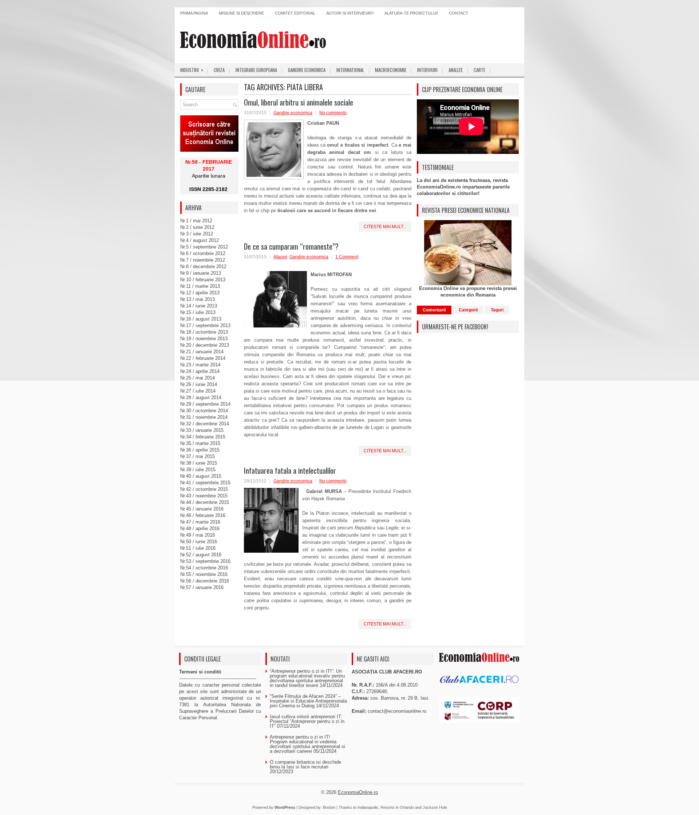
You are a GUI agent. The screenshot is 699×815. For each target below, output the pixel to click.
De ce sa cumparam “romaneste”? (291, 246)
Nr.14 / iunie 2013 (198, 306)
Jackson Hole (435, 807)
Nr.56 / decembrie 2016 (204, 581)
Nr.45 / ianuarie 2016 (202, 509)
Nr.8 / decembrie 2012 (203, 266)
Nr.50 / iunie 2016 (198, 541)
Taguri (497, 310)
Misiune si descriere (241, 13)
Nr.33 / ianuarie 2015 (202, 430)
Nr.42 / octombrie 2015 (204, 489)
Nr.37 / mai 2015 (197, 456)
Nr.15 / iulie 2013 (198, 312)
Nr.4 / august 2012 (199, 240)
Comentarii (434, 310)
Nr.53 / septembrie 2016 (205, 561)
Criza (219, 69)
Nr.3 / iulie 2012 (196, 233)
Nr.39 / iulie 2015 (198, 469)
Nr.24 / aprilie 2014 (200, 371)
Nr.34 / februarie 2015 (202, 437)
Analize (456, 69)
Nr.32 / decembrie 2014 (204, 423)
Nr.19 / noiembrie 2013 (204, 338)
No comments (333, 112)
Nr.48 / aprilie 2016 (200, 528)
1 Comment (346, 256)
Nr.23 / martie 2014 (200, 364)
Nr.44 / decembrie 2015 (204, 502)
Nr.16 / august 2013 (200, 319)
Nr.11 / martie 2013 (200, 286)
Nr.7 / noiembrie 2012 (202, 260)
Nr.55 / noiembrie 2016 (204, 574)
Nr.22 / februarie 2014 (202, 358)
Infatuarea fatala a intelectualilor (290, 470)
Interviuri (427, 69)
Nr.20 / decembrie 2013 (204, 345)
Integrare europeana (256, 69)
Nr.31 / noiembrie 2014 (204, 417)
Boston (329, 807)
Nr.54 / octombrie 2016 (204, 567)
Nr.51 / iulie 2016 (198, 548)
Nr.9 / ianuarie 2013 (200, 273)
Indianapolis (368, 807)
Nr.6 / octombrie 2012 (202, 253)
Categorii (468, 310)
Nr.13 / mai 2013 (197, 299)
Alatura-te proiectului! (411, 13)
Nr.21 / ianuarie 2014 (202, 351)
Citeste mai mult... (385, 226)
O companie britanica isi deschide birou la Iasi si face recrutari (305, 764)
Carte (479, 69)
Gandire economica (306, 69)
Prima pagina (194, 13)
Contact (458, 13)
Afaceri (280, 256)
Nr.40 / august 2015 (200, 476)
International (350, 69)
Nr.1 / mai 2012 (196, 220)
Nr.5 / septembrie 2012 (204, 247)
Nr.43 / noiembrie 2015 (204, 495)
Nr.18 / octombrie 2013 (204, 332)
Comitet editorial (295, 13)
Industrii (192, 69)
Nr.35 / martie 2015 (200, 443)
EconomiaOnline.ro (358, 792)
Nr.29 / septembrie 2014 (205, 404)
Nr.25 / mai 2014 (197, 378)
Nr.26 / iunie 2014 (198, 384)
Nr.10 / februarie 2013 (202, 279)
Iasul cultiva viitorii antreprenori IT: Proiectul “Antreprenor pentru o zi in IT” (307, 721)
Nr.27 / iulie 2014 (198, 391)
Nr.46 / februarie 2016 (202, 515)
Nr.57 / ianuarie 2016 (202, 587)
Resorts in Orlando (397, 807)
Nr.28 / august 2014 (200, 397)
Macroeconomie (390, 69)
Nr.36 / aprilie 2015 (200, 450)
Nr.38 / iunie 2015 (198, 463)
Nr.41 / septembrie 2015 (205, 482)
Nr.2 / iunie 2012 (197, 227)
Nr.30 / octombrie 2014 (204, 410)
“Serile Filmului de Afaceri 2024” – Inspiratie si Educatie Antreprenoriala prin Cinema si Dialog (308, 700)
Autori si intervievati (350, 13)
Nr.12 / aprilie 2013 (200, 292)
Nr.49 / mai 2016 (197, 535)
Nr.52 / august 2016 (200, 554)
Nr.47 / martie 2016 (200, 522)
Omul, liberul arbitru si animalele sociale (298, 102)
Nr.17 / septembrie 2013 (205, 325)
